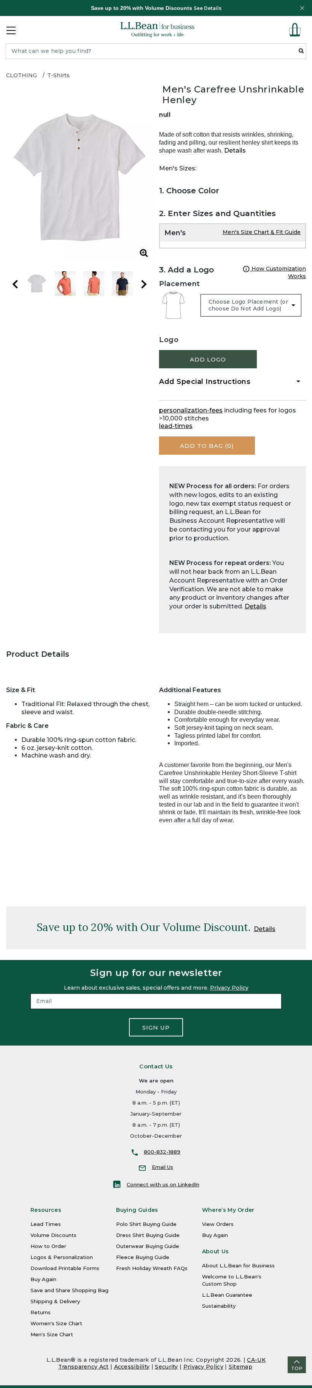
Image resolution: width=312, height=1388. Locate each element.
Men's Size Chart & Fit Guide (262, 232)
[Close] (302, 8)
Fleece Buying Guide (142, 1257)
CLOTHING (21, 75)
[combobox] (156, 51)
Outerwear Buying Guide (147, 1246)
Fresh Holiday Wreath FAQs (152, 1268)
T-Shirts (58, 75)
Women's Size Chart (56, 1323)
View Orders (218, 1224)
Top (296, 1368)
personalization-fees (191, 410)
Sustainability (219, 1306)
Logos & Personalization (61, 1257)
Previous (15, 284)
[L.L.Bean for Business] (157, 29)
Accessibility (132, 1366)
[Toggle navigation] (11, 30)
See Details (207, 8)
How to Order (48, 1246)
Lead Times (45, 1224)
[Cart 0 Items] (295, 30)
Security (166, 1366)
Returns (40, 1312)
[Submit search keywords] (301, 50)
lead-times (176, 426)
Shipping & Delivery (55, 1301)
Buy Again (43, 1279)
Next (144, 284)
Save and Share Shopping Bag (69, 1290)
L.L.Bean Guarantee (227, 1295)
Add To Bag (207, 445)
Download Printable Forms (64, 1268)
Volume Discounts (53, 1235)
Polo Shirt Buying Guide (146, 1224)
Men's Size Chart (51, 1334)
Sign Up (156, 1027)
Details (235, 150)
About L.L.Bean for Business (238, 1265)
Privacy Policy (229, 987)
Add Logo (208, 359)
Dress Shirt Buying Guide (148, 1235)
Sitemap (240, 1366)
